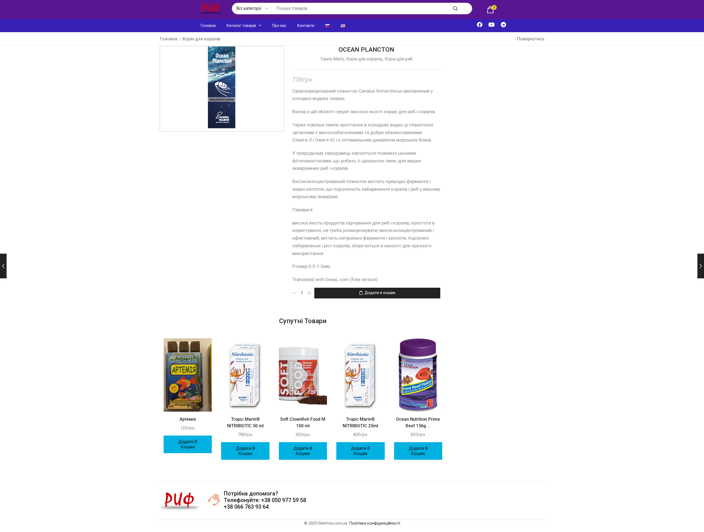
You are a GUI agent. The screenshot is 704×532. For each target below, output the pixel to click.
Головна (208, 25)
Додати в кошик (379, 292)
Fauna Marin (332, 59)
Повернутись (530, 38)
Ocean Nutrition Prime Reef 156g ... (418, 422)
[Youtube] (491, 24)
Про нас (279, 25)
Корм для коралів (201, 38)
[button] (491, 9)
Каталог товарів (241, 25)
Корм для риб (399, 59)
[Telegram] (503, 24)
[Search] (455, 8)
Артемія (188, 419)
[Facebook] (479, 24)
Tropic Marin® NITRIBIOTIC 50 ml (245, 422)
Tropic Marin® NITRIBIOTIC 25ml (360, 422)
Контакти (305, 25)
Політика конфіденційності (374, 523)
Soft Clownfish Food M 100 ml (302, 422)
